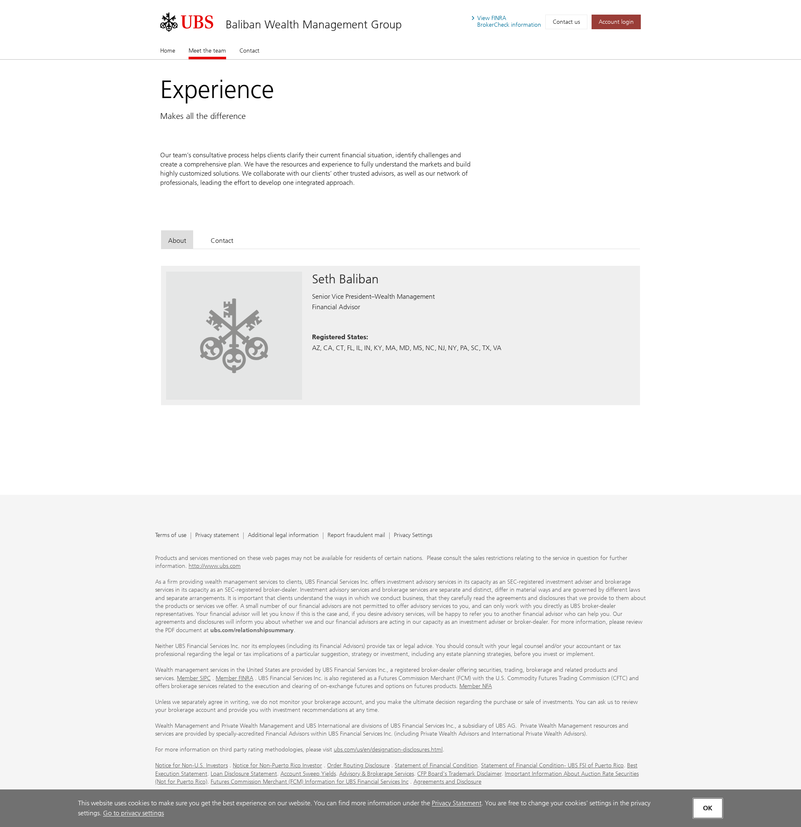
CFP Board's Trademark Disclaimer (459, 773)
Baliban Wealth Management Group (314, 24)
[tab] (177, 239)
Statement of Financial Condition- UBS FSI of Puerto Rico (552, 765)
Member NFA (475, 686)
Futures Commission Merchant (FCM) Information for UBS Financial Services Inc (309, 781)
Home (167, 50)
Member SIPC (194, 678)
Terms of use (170, 535)
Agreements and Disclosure (447, 781)
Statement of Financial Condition (436, 765)
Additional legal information (283, 535)
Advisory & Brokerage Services (376, 773)
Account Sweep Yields (308, 773)
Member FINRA (234, 678)
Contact (249, 50)
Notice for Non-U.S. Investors (191, 765)
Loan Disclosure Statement (244, 773)
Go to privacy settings (133, 813)
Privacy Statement (456, 803)
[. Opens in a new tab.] (186, 22)
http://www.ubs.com (215, 566)
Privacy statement (217, 535)
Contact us (566, 21)
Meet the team (207, 50)
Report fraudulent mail (356, 535)
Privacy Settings (413, 535)
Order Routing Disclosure (358, 765)
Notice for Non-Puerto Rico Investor (277, 765)
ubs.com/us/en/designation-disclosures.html (388, 749)
